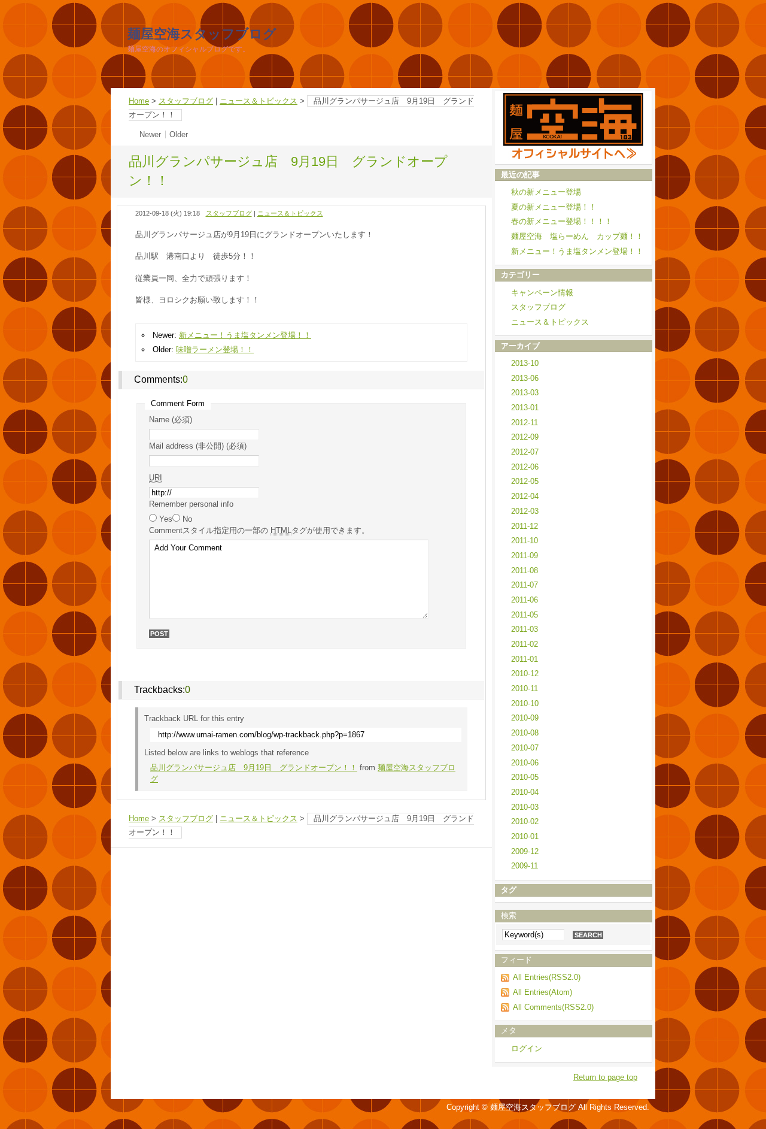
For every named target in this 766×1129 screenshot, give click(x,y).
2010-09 (525, 717)
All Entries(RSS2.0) (546, 977)
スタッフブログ (186, 100)
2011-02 (524, 644)
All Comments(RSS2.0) (553, 1007)
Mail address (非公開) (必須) (198, 445)
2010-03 (525, 807)
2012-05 (525, 481)
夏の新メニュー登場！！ (554, 206)
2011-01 (524, 659)
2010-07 (525, 747)
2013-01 (525, 407)
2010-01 (525, 836)
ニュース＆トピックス (258, 100)
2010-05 (525, 777)
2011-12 (524, 526)
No (187, 518)
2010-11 (524, 688)
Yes (165, 518)
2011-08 (524, 570)
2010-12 (525, 673)
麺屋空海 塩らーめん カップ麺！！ (577, 236)
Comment (259, 530)
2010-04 (525, 792)
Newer (150, 134)
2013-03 (525, 392)
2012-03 (525, 511)
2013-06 (525, 378)
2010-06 (525, 762)
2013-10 (525, 363)
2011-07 (524, 584)
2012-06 (525, 466)
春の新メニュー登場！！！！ (561, 221)
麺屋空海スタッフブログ (201, 33)
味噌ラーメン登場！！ (215, 349)
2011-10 (524, 540)
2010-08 (525, 732)
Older (178, 134)
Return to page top (605, 1077)
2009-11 (524, 865)
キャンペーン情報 (542, 292)
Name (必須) (170, 419)
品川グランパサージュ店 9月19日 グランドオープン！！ (253, 767)
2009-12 (525, 851)
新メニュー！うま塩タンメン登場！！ (245, 335)
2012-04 (525, 496)
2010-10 (525, 703)
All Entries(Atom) (542, 992)
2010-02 (525, 821)
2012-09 (525, 436)
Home (139, 100)
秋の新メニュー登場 (546, 191)
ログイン (526, 1048)
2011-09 (524, 555)
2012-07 (525, 451)
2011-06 (524, 599)
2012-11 (524, 422)
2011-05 (524, 614)
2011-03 (524, 629)
